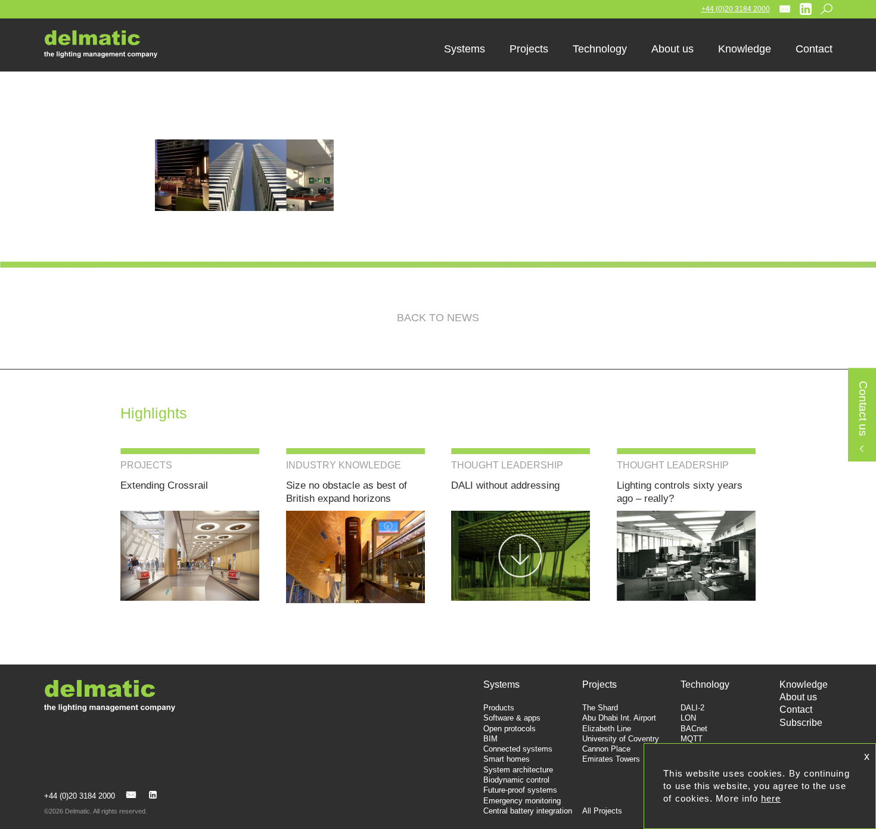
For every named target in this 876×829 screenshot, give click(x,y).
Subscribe (800, 723)
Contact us (862, 409)
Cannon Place (606, 748)
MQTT (692, 738)
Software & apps (511, 717)
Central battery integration (527, 810)
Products (498, 707)
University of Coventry (620, 738)
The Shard (600, 707)
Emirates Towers (611, 759)
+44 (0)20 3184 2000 (735, 9)
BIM (490, 738)
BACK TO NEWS (438, 318)
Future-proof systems (520, 789)
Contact (795, 709)
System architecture (518, 769)
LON (688, 717)
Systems (501, 684)
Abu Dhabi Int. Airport (619, 717)
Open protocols (509, 728)
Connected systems (517, 748)
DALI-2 (692, 707)
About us (798, 697)
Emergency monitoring (522, 800)
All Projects (602, 810)
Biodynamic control (516, 779)
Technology (705, 684)
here (771, 798)
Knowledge (803, 684)
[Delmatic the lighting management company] (109, 44)
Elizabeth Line (606, 728)
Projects (599, 684)
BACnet (694, 728)
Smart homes (506, 759)
